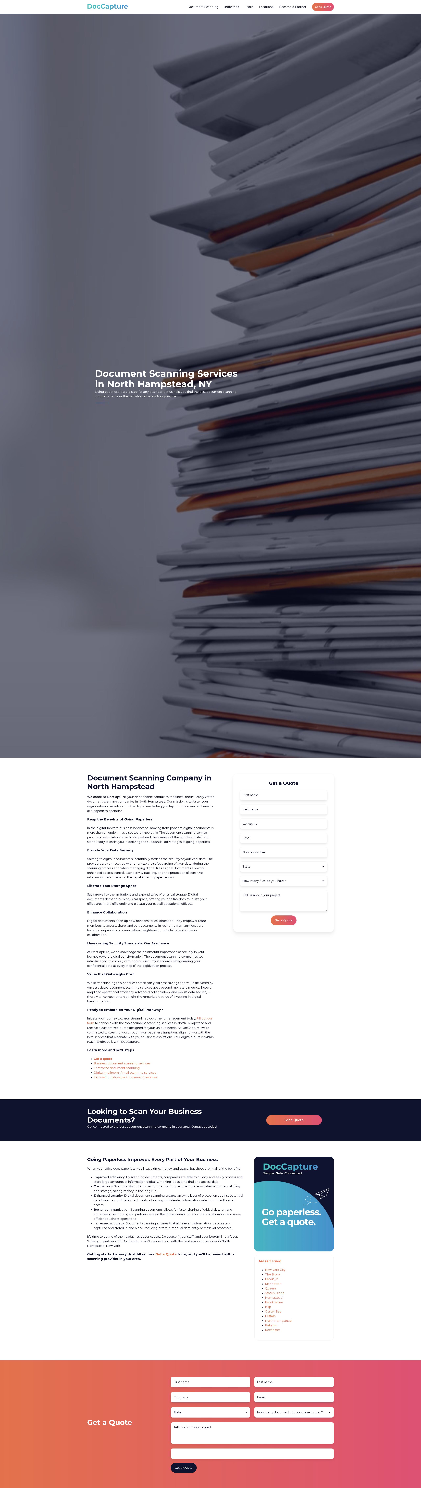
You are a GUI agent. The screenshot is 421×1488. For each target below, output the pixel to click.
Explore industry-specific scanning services (125, 1077)
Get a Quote (323, 7)
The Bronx (272, 1274)
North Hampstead (278, 1321)
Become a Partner (292, 7)
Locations (266, 7)
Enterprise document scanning (117, 1068)
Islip (268, 1307)
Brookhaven (274, 1302)
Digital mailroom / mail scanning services (125, 1072)
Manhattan (273, 1284)
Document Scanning (203, 7)
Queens (271, 1288)
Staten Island (275, 1293)
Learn (249, 7)
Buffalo (270, 1316)
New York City (275, 1270)
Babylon (271, 1325)
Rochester (272, 1330)
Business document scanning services (122, 1063)
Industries (231, 7)
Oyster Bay (273, 1311)
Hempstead (274, 1298)
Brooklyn (271, 1279)
